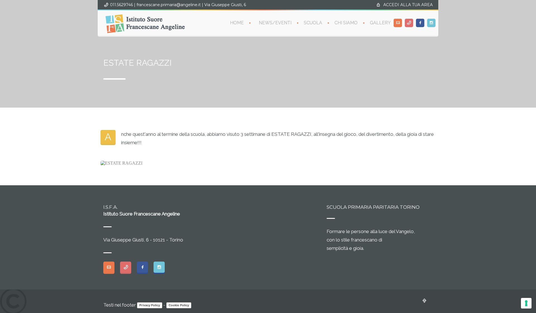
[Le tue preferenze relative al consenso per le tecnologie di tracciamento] (526, 303)
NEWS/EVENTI (275, 22)
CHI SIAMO (346, 22)
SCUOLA (313, 22)
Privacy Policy (149, 305)
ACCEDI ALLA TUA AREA (408, 4)
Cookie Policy (179, 305)
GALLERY (380, 22)
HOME (237, 22)
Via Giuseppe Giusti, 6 (225, 4)
